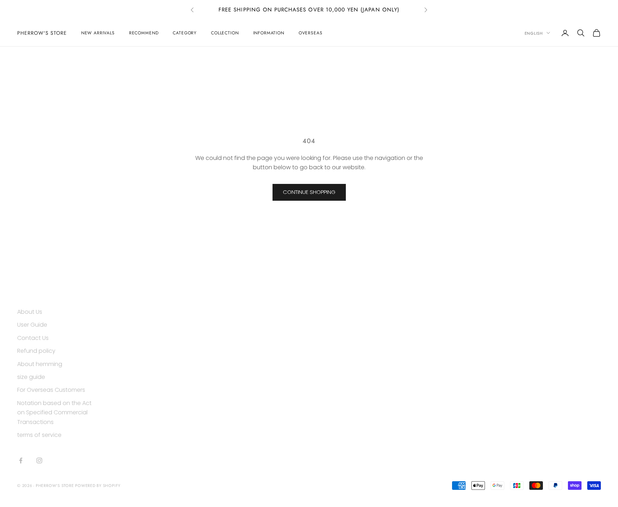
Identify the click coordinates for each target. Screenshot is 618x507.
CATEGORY (185, 33)
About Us (29, 312)
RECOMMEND (144, 33)
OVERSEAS (311, 33)
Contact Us (33, 338)
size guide (31, 377)
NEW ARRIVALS (98, 33)
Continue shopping (309, 192)
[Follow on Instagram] (39, 460)
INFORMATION (268, 33)
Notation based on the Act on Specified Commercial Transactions (54, 412)
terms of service (39, 435)
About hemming (39, 364)
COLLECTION (225, 33)
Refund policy (36, 351)
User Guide (32, 325)
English (534, 33)
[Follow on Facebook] (20, 460)
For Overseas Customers (51, 390)
